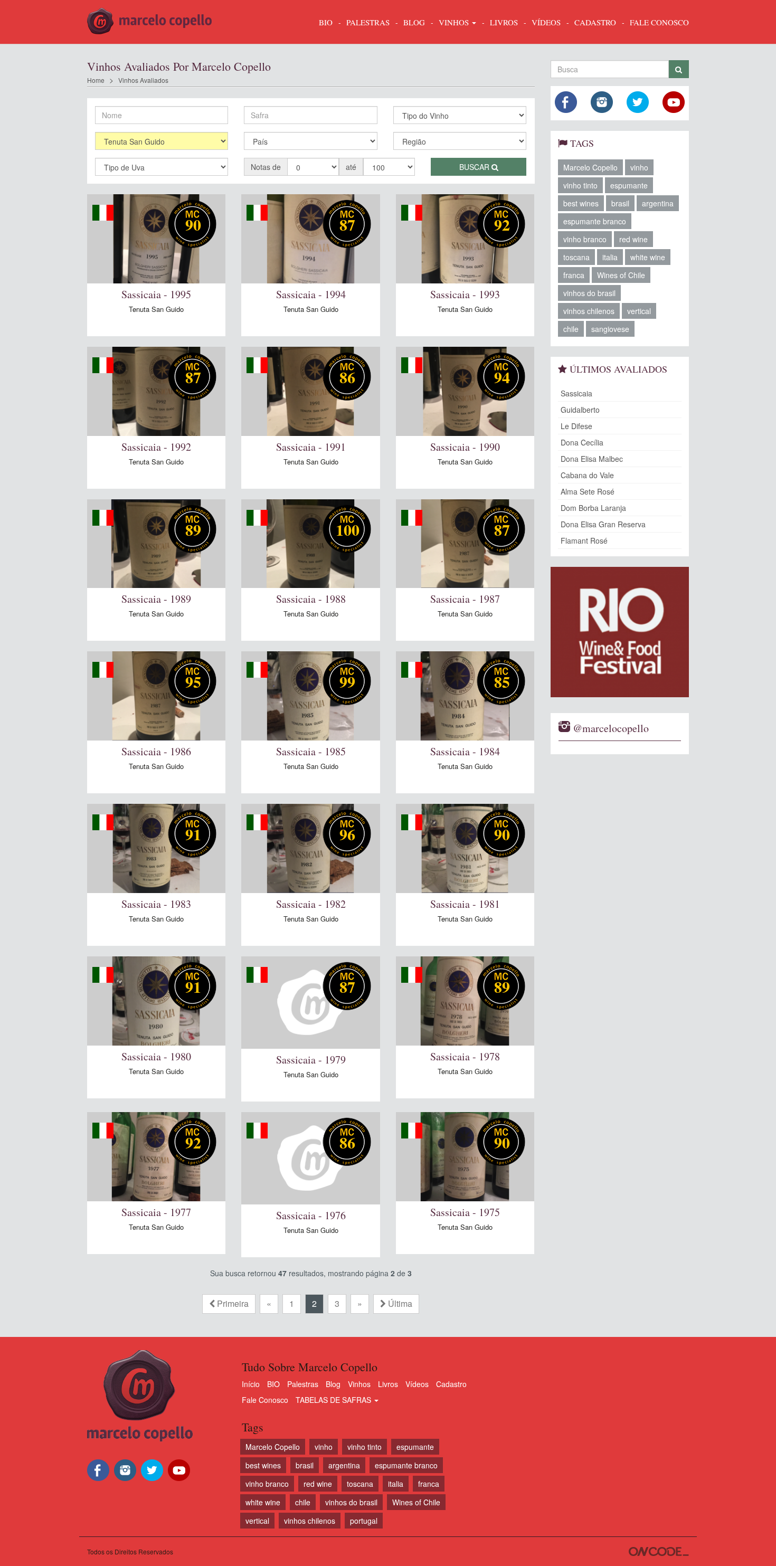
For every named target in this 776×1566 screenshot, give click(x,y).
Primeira (232, 1303)
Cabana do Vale (587, 475)
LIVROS (504, 22)
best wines (581, 203)
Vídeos (417, 1384)
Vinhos (359, 1384)
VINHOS (455, 22)
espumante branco (594, 221)
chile (571, 329)
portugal (363, 1520)
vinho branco (585, 239)
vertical (639, 311)
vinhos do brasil (589, 293)
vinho (639, 167)
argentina (658, 203)
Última (399, 1303)
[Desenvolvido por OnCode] (659, 1551)
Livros (388, 1384)
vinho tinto (580, 185)
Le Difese (576, 426)
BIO (326, 22)
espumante (629, 185)
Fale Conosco (265, 1399)
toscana (576, 257)
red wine (633, 239)
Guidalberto (580, 409)
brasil (620, 203)
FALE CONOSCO (659, 22)
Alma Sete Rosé (587, 491)
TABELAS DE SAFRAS (334, 1399)
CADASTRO (595, 22)
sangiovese (610, 329)
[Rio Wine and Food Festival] (620, 632)
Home (96, 79)
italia (610, 257)
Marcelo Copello (590, 167)
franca (573, 275)
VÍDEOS (546, 22)
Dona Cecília (582, 442)
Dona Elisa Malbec (592, 458)
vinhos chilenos (588, 311)
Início (251, 1384)
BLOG (414, 22)
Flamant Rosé (584, 540)
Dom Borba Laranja (593, 507)
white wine (647, 257)
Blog (333, 1384)
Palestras (368, 22)
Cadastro (451, 1384)
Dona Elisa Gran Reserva (603, 524)
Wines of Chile (621, 275)
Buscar (475, 167)
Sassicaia (576, 393)
